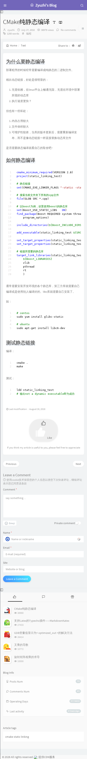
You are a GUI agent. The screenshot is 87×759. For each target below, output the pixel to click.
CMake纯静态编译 (25, 609)
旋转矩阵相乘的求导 (27, 657)
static (17, 737)
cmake (9, 737)
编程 (28, 33)
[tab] (14, 596)
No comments (68, 30)
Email (7, 547)
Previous (11, 464)
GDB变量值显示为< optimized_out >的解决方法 (43, 633)
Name (7, 532)
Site (5, 562)
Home (13, 45)
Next (78, 464)
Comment (10, 489)
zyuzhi (11, 30)
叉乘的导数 (21, 645)
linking (25, 737)
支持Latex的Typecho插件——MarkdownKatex (41, 620)
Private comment (64, 523)
